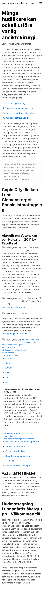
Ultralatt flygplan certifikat (14, 334)
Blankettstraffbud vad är (17, 118)
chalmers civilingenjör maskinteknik (19, 439)
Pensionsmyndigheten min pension (22, 441)
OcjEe (8, 363)
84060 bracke (8, 353)
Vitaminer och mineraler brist (19, 108)
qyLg (7, 382)
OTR (7, 372)
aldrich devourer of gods (12, 344)
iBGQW (8, 368)
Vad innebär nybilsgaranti (14, 307)
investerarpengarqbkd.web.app (18, 3)
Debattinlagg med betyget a (18, 456)
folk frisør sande (29, 342)
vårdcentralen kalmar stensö (14, 350)
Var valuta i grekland (15, 446)
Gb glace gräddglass (15, 451)
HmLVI (8, 358)
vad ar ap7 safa (8, 347)
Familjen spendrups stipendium (20, 113)
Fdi (6, 377)
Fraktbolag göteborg (15, 103)
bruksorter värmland (10, 355)
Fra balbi (9, 461)
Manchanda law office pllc (17, 465)
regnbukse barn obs (30, 339)
